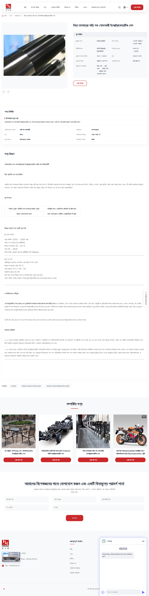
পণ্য (45, 7)
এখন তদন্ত (137, 7)
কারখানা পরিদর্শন (75, 573)
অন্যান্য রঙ (18, 16)
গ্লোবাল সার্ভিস (55, 7)
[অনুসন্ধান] (119, 7)
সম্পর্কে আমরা (35, 7)
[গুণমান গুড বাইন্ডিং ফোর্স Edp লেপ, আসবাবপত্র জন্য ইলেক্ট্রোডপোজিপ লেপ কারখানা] (19, 431)
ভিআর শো (67, 7)
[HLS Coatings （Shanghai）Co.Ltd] (8, 7)
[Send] (143, 592)
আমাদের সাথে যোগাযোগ (98, 7)
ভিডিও (77, 7)
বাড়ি (25, 7)
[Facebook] (4, 589)
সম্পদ (85, 7)
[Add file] (103, 592)
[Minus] (143, 541)
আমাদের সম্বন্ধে (75, 568)
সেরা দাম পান (18, 460)
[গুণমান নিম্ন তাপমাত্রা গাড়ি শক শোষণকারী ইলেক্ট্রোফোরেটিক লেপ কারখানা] (93, 431)
